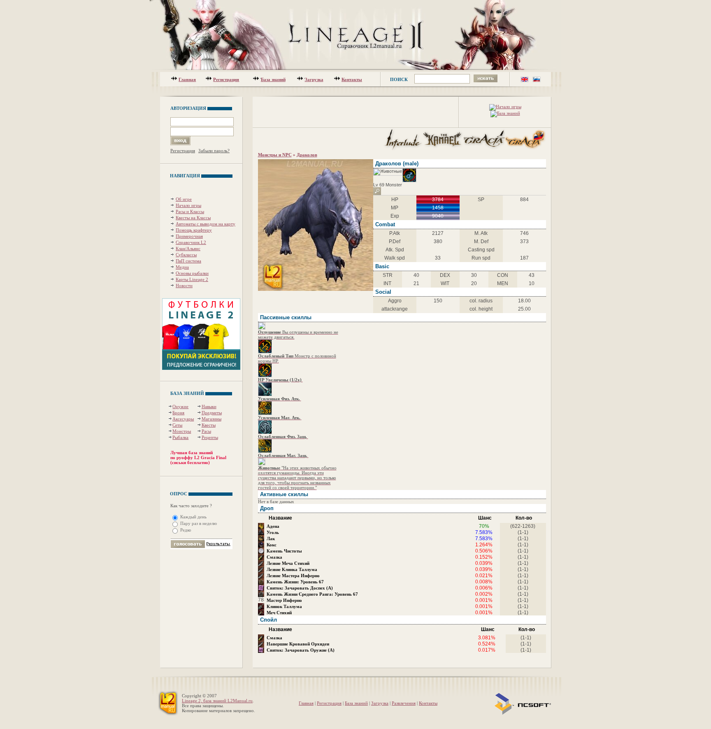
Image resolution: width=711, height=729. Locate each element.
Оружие (180, 406)
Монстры (181, 431)
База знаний (273, 79)
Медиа (182, 267)
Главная (187, 79)
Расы (206, 431)
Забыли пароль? (214, 150)
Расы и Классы (190, 211)
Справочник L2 (191, 242)
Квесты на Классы (193, 217)
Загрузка (314, 79)
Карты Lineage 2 (192, 279)
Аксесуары (183, 418)
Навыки (209, 406)
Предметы (212, 412)
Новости (184, 285)
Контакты (352, 79)
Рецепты (210, 437)
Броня (178, 412)
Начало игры (188, 205)
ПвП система (188, 260)
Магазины (211, 418)
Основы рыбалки (192, 273)
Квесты (209, 425)
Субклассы (186, 254)
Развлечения (404, 703)
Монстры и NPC (275, 154)
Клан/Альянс (188, 248)
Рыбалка (180, 437)
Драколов (307, 154)
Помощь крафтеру (194, 230)
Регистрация (226, 79)
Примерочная (189, 236)
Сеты (177, 425)
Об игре (184, 199)
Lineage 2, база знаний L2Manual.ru (217, 700)
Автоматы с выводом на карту (205, 223)
